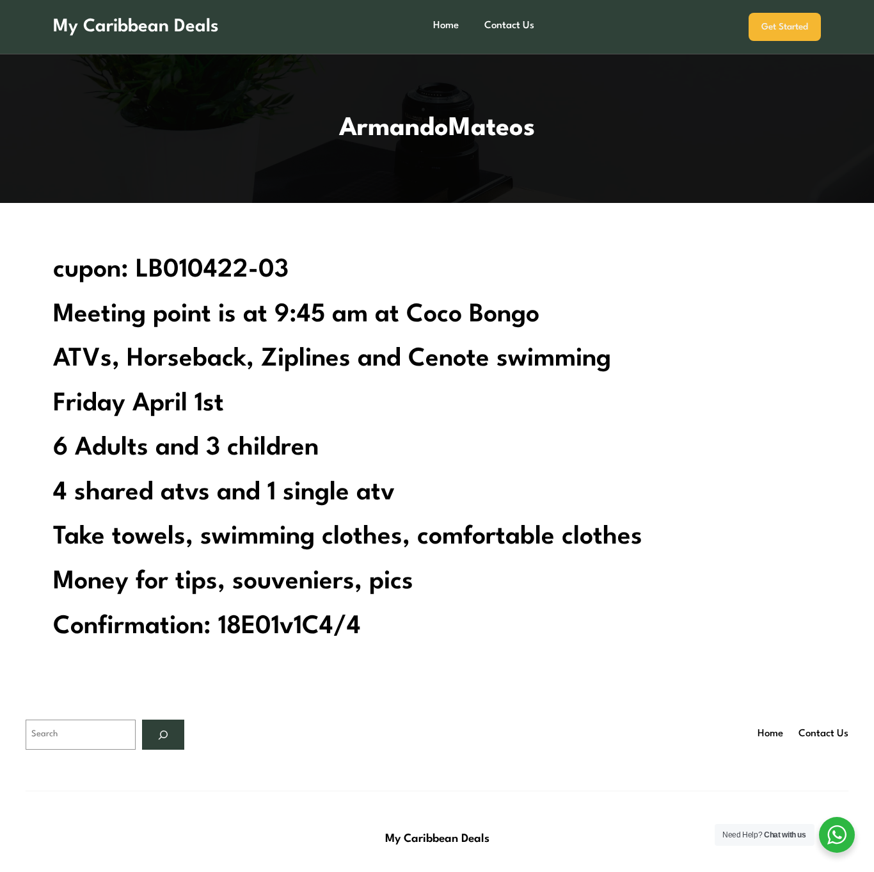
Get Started (784, 26)
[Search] (163, 735)
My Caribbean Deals (136, 27)
